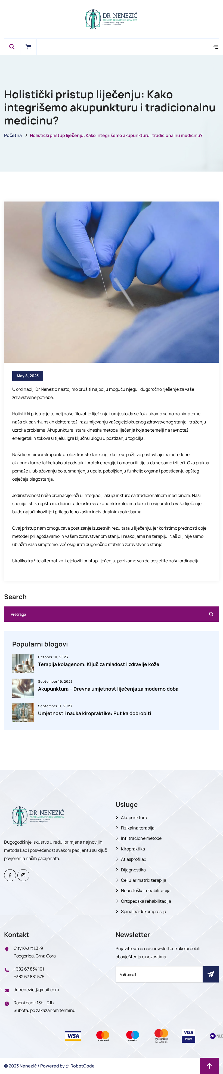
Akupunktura (134, 817)
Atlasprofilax (133, 859)
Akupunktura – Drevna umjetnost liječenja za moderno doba (108, 688)
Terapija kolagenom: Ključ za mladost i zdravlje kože (98, 664)
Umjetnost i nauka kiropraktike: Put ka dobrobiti (94, 713)
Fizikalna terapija (137, 828)
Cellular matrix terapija (143, 880)
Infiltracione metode (141, 838)
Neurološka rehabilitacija (146, 890)
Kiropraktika (133, 849)
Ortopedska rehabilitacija (146, 901)
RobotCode (82, 1066)
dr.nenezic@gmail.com (36, 990)
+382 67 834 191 (29, 969)
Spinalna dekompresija (143, 911)
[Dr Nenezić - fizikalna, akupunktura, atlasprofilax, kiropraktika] (111, 18)
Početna (13, 135)
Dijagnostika (133, 870)
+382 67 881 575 (29, 977)
